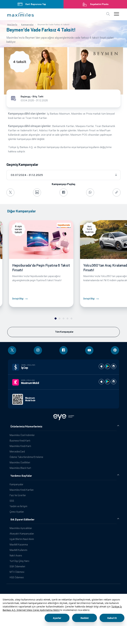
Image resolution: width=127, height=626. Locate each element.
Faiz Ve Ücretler (18, 495)
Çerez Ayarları (17, 511)
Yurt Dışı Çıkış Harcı (19, 561)
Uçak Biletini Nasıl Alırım (22, 539)
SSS (12, 500)
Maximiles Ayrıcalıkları (21, 528)
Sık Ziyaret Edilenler (22, 519)
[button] (20, 15)
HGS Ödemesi (17, 577)
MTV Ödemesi (17, 571)
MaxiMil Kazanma (19, 544)
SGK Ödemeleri (17, 566)
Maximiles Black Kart (20, 468)
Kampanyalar (16, 484)
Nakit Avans (16, 555)
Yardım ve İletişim (18, 506)
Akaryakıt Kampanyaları (22, 533)
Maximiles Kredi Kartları (22, 489)
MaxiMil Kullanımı (18, 550)
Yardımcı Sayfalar (21, 475)
